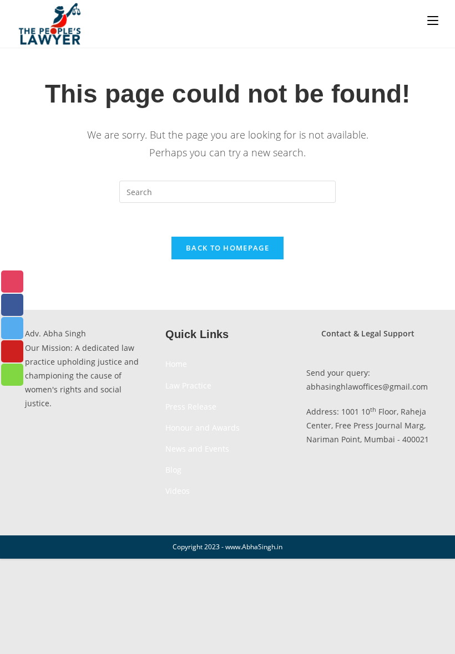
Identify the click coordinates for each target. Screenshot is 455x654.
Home (176, 364)
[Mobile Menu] (432, 20)
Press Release (190, 406)
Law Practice (188, 385)
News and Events (197, 448)
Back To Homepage (227, 248)
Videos (177, 491)
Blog (173, 469)
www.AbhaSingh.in (253, 546)
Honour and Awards (202, 427)
